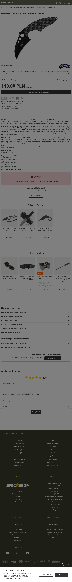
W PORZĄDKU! (61, 574)
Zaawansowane (46, 574)
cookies (21, 575)
